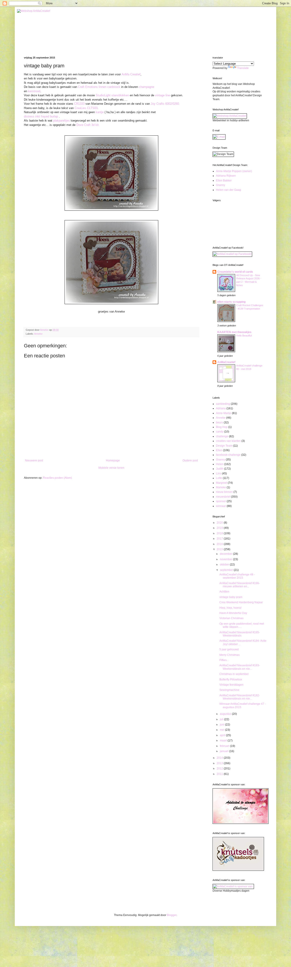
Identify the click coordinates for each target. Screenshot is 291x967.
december (226, 553)
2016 (220, 544)
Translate (243, 68)
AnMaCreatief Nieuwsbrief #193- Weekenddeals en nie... (239, 667)
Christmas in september (234, 674)
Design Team (224, 445)
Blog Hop (222, 427)
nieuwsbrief (223, 496)
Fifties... (224, 660)
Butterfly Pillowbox (230, 679)
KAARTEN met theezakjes (234, 332)
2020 (220, 522)
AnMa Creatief (131, 74)
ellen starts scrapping (231, 301)
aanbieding (223, 403)
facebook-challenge (228, 454)
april (223, 735)
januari (224, 751)
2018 (220, 533)
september (227, 570)
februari (225, 746)
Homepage (113, 460)
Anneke (38, 333)
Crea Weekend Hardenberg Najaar (241, 602)
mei (222, 729)
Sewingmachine (229, 690)
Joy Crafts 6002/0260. (165, 103)
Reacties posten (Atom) (57, 477)
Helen (219, 464)
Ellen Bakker (224, 180)
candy (219, 431)
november (226, 559)
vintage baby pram (230, 597)
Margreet (221, 482)
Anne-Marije (223, 413)
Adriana (221, 408)
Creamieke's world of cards (235, 271)
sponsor (221, 501)
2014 (220, 757)
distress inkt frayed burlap (41, 116)
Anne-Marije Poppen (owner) (234, 171)
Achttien (224, 591)
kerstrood (34, 91)
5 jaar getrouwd (229, 649)
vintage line (162, 95)
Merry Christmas (229, 655)
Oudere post (190, 460)
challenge (222, 436)
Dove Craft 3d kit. (88, 125)
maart (224, 740)
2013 (220, 763)
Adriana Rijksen (226, 175)
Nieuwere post (34, 460)
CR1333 (79, 103)
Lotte (219, 478)
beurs (219, 422)
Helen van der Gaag (228, 189)
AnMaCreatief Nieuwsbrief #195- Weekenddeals (239, 634)
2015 (220, 549)
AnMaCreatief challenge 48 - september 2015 (237, 576)
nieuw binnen (224, 492)
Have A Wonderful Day (233, 613)
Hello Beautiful (244, 335)
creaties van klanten (228, 441)
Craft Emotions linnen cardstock (99, 87)
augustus (226, 713)
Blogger (171, 915)
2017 (220, 538)
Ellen (219, 450)
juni (222, 724)
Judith (219, 468)
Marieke (221, 487)
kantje (100, 112)
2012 (220, 768)
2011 (220, 774)
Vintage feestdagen (231, 684)
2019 (220, 527)
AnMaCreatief (226, 362)
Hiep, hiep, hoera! (230, 607)
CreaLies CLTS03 (86, 108)
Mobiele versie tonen (111, 467)
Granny (220, 185)
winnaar (221, 506)
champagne (146, 87)
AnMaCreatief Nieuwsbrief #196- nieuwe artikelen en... (239, 585)
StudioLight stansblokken (112, 95)
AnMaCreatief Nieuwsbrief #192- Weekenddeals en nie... (239, 697)
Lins (218, 473)
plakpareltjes (61, 120)
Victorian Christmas (231, 618)
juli (222, 719)
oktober (225, 564)
